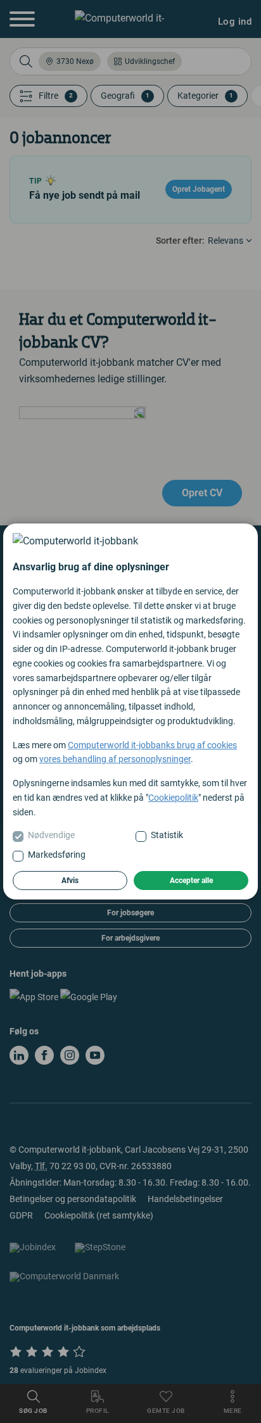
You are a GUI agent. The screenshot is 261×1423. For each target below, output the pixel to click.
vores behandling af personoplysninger (115, 759)
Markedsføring (57, 854)
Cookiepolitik (173, 798)
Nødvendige (51, 835)
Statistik (167, 835)
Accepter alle (191, 880)
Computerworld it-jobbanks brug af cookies (152, 745)
